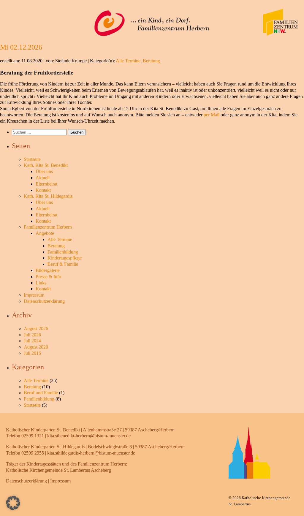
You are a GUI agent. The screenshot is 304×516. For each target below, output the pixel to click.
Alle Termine (128, 60)
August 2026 (36, 328)
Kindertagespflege (65, 257)
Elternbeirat (46, 183)
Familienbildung (63, 251)
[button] (13, 503)
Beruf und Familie (41, 392)
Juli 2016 (32, 353)
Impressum (34, 294)
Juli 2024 (32, 340)
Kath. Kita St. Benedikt (46, 165)
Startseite (32, 159)
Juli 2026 (32, 334)
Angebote (45, 233)
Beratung (151, 60)
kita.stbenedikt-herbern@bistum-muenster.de (89, 435)
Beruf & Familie (63, 264)
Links (41, 282)
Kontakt (43, 190)
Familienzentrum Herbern (48, 226)
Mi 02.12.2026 (21, 47)
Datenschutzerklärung (44, 301)
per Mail (211, 114)
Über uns (44, 171)
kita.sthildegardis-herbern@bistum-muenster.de (91, 452)
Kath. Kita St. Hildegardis (48, 196)
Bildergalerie (48, 270)
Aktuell (43, 177)
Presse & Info (48, 276)
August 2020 (36, 346)
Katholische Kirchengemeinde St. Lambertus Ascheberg (58, 470)
